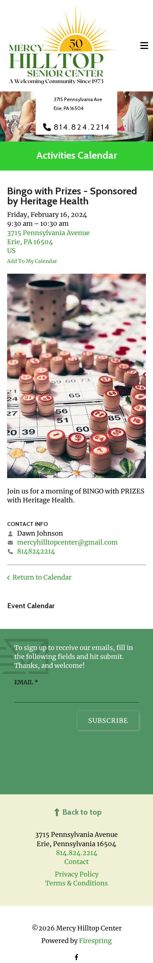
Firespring (95, 941)
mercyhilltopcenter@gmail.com (67, 542)
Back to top (81, 812)
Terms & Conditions (76, 883)
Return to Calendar (42, 577)
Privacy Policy (77, 874)
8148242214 (36, 551)
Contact (76, 862)
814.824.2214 (82, 127)
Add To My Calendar (32, 261)
